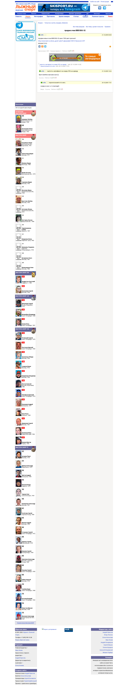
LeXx (42, 35)
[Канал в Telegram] (104, 7)
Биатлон (33, 13)
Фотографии (38, 16)
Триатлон (108, 13)
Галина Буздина (108, 647)
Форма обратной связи (22, 640)
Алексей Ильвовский (106, 650)
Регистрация (105, 1)
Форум (28, 16)
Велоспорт (97, 13)
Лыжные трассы (98, 16)
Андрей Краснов (20, 658)
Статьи (76, 16)
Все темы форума (78, 26)
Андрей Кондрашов (107, 642)
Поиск (110, 16)
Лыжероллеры (59, 13)
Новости (19, 16)
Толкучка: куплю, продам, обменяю (56, 23)
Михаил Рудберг (108, 652)
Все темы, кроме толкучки (94, 26)
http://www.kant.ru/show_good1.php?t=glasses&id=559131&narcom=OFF (61, 41)
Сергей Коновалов (30, 678)
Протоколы (51, 16)
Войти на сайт (95, 1)
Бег (87, 13)
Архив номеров (64, 16)
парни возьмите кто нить (48, 66)
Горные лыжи (46, 13)
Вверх (42, 89)
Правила (107, 26)
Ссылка (41, 78)
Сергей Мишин (108, 645)
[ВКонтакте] (99, 7)
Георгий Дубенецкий (30, 681)
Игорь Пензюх (108, 635)
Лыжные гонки (21, 13)
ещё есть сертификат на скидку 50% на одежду (53, 64)
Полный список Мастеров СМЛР (25, 623)
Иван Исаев (18, 650)
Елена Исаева (19, 665)
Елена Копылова (26, 676)
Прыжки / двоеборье (75, 13)
